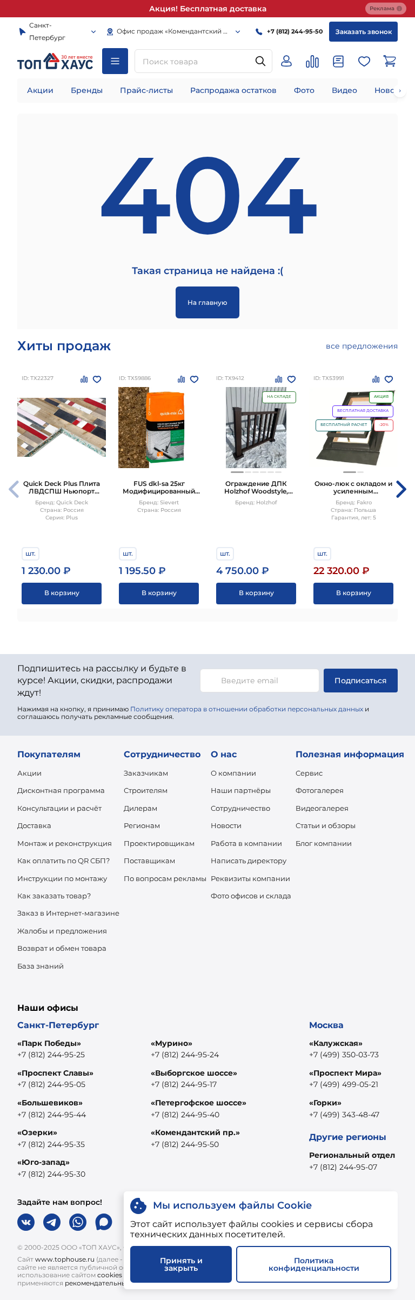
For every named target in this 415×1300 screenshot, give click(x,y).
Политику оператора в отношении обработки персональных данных (246, 709)
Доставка (34, 825)
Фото (304, 90)
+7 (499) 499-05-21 (343, 1084)
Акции (40, 90)
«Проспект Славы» (55, 1073)
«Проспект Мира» (345, 1073)
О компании (233, 773)
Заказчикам (146, 773)
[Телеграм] (52, 1222)
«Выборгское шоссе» (194, 1073)
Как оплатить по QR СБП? (63, 860)
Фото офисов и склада (251, 895)
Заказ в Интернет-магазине (68, 913)
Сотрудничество (240, 808)
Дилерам (140, 808)
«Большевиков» (50, 1103)
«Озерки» (37, 1132)
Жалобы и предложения (62, 930)
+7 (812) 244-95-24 (185, 1054)
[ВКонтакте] (26, 1222)
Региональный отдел (352, 1155)
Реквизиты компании (250, 878)
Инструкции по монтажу (62, 878)
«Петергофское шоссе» (198, 1103)
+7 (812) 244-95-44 (51, 1114)
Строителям (146, 790)
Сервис (309, 773)
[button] (237, 472)
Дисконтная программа (61, 790)
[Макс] (103, 1222)
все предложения (362, 346)
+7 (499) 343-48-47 (344, 1114)
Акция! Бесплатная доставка (207, 9)
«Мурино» (171, 1043)
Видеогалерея (322, 808)
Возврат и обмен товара (61, 948)
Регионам (142, 825)
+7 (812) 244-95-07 (343, 1167)
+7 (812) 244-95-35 (51, 1144)
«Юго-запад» (43, 1162)
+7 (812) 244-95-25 (51, 1054)
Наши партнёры (241, 790)
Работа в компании (246, 843)
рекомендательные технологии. (119, 1283)
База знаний (40, 966)
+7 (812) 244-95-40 (185, 1114)
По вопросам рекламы (165, 878)
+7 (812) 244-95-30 (51, 1174)
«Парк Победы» (49, 1043)
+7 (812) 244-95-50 (185, 1144)
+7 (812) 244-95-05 (51, 1084)
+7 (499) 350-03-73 (344, 1054)
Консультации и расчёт (59, 808)
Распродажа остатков (233, 90)
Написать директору (248, 860)
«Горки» (325, 1103)
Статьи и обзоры (326, 825)
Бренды (87, 90)
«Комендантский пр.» (195, 1132)
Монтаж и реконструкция (64, 843)
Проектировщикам (159, 843)
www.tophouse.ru (65, 1259)
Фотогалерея (320, 790)
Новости (226, 825)
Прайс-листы (146, 90)
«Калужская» (336, 1043)
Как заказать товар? (54, 895)
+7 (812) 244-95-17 (184, 1084)
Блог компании (324, 843)
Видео (344, 90)
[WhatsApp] (77, 1222)
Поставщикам (149, 860)
